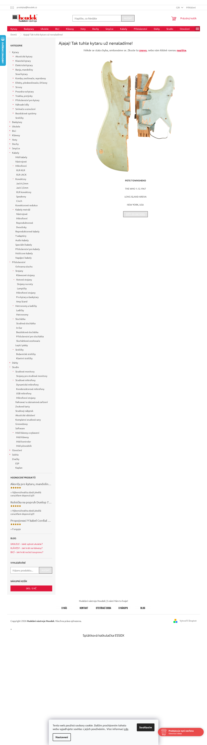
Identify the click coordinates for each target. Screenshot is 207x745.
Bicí (14, 130)
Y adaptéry (20, 235)
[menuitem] (13, 28)
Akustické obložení (25, 415)
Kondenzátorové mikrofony (30, 388)
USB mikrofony (23, 393)
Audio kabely (22, 240)
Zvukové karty (22, 406)
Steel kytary (21, 73)
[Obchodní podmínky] (123, 607)
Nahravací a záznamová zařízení (31, 402)
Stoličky (19, 117)
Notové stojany (24, 279)
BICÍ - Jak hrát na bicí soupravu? (26, 552)
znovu (143, 50)
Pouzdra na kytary (24, 91)
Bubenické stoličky (26, 353)
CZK (178, 7)
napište (181, 50)
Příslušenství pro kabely (27, 249)
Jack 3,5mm (22, 187)
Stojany (19, 270)
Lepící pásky (21, 345)
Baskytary (17, 121)
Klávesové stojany (25, 275)
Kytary (15, 52)
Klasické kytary (23, 60)
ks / (31, 588)
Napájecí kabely (23, 257)
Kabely (15, 152)
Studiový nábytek (24, 410)
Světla (15, 454)
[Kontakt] (84, 607)
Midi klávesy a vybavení (27, 432)
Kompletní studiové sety (28, 419)
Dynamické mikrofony (27, 384)
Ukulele (16, 126)
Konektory (20, 178)
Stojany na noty (25, 283)
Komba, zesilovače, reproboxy (30, 78)
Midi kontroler (23, 441)
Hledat (128, 18)
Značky (15, 458)
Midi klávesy (22, 437)
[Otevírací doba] (103, 607)
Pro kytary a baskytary (27, 297)
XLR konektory (23, 192)
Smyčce (16, 148)
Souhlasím (145, 727)
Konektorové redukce (26, 205)
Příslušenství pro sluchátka (30, 336)
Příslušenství (18, 262)
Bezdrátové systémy (25, 113)
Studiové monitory (25, 371)
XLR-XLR (20, 170)
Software (20, 428)
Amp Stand (21, 301)
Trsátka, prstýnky (24, 95)
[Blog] (143, 607)
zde (126, 728)
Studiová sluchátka (26, 323)
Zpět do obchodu (135, 214)
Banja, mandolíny (24, 69)
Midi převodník (24, 445)
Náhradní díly (22, 104)
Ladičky (20, 310)
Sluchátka (20, 318)
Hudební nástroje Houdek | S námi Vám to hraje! (103, 600)
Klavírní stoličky (24, 358)
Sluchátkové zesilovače (28, 340)
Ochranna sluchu (24, 266)
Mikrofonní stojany (26, 292)
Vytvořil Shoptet (188, 620)
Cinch (19, 200)
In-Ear (19, 327)
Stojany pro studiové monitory (31, 375)
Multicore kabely (24, 253)
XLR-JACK (21, 174)
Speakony (21, 196)
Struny (18, 87)
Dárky (15, 362)
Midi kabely (21, 157)
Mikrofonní (21, 165)
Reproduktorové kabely (27, 231)
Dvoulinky (21, 227)
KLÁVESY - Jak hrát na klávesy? (26, 548)
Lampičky (22, 288)
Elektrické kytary (24, 65)
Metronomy (22, 314)
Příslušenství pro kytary (27, 100)
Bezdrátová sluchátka (27, 332)
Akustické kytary (23, 56)
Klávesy (16, 135)
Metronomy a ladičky (26, 305)
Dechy (15, 143)
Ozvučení (17, 450)
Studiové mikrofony (25, 380)
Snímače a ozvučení (25, 108)
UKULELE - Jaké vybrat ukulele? (26, 544)
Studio (15, 367)
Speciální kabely (23, 244)
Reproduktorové (24, 222)
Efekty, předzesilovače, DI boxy (31, 82)
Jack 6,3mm (22, 183)
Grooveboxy (21, 423)
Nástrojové (21, 161)
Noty (14, 139)
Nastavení (61, 737)
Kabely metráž (22, 209)
